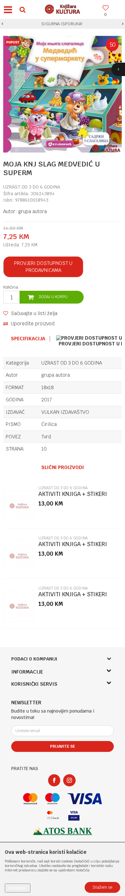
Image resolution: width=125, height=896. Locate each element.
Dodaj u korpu (53, 296)
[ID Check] (53, 815)
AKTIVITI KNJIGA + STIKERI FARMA (72, 547)
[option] (62, 24)
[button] (22, 9)
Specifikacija (28, 339)
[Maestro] (52, 798)
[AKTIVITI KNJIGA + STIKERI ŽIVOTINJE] (19, 606)
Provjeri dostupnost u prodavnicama (43, 266)
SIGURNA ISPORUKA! (61, 24)
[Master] (30, 798)
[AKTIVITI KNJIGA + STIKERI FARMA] (19, 556)
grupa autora (32, 211)
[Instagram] (69, 780)
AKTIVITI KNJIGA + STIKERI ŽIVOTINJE (72, 597)
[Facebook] (54, 780)
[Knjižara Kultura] (62, 8)
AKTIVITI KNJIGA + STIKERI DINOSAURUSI (72, 497)
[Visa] (84, 798)
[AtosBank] (62, 831)
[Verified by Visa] (73, 815)
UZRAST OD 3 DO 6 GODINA (31, 187)
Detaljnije (17, 888)
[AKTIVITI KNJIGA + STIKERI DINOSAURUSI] (19, 506)
